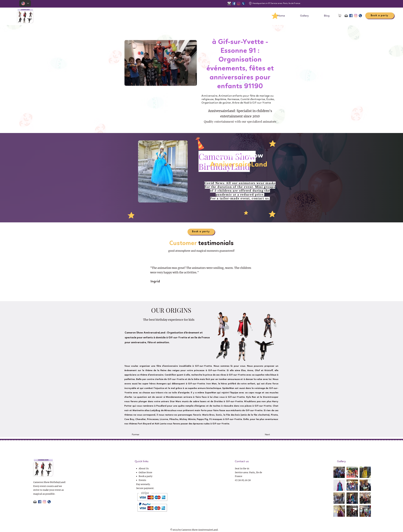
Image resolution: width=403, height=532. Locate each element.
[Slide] (212, 293)
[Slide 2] (190, 293)
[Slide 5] (198, 293)
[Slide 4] (195, 293)
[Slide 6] (201, 293)
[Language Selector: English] (25, 3)
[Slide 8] (207, 293)
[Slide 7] (204, 293)
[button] (340, 15)
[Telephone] (243, 3)
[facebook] (234, 3)
